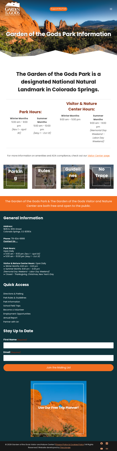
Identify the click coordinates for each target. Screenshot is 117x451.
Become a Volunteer (13, 309)
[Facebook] (101, 443)
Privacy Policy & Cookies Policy (70, 444)
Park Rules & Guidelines (14, 297)
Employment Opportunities (17, 313)
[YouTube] (101, 448)
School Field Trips (11, 305)
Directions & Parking (13, 293)
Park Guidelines (73, 169)
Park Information (11, 301)
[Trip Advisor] (107, 448)
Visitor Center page (99, 155)
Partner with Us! (11, 321)
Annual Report (10, 317)
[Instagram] (107, 443)
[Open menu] (111, 9)
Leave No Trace (101, 169)
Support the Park (58, 9)
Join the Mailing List (58, 367)
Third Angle (65, 447)
